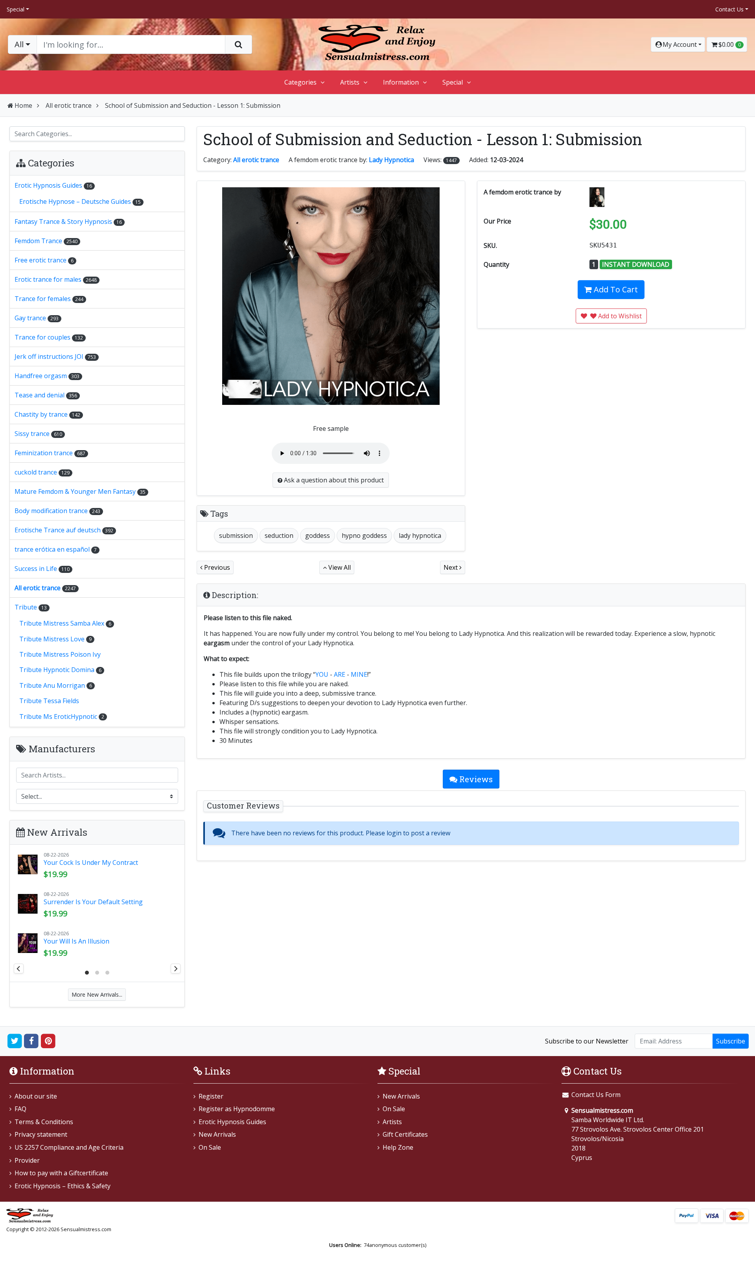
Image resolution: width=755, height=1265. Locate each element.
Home (23, 105)
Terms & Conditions (44, 1121)
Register (211, 1096)
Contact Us (729, 9)
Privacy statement (41, 1134)
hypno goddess (364, 535)
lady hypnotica (420, 535)
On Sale (210, 1147)
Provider (27, 1160)
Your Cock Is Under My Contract (91, 862)
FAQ (20, 1108)
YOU (321, 674)
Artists (349, 82)
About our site (36, 1096)
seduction (279, 535)
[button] (678, 44)
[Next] (175, 968)
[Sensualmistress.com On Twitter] (14, 1040)
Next (451, 567)
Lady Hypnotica (391, 159)
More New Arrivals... (97, 994)
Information (401, 82)
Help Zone (398, 1147)
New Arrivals (217, 1134)
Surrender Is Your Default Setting (93, 902)
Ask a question (333, 480)
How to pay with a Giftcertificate (61, 1173)
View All (339, 567)
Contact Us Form (595, 1094)
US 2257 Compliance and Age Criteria (69, 1147)
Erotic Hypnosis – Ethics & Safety (62, 1186)
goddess (317, 535)
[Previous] (19, 968)
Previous (216, 567)
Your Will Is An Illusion (76, 941)
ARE (339, 674)
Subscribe (730, 1041)
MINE (359, 674)
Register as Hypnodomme (237, 1108)
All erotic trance (69, 105)
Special (15, 9)
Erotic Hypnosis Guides (232, 1121)
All (19, 44)
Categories (300, 82)
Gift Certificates (405, 1134)
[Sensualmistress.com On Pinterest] (48, 1040)
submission (236, 535)
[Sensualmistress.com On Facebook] (31, 1040)
